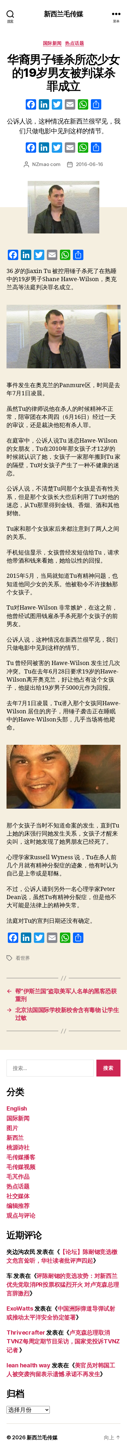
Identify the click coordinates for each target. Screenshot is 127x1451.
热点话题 (74, 43)
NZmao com (46, 164)
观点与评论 (21, 1215)
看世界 (23, 958)
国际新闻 (52, 43)
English (17, 1108)
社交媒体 (18, 1196)
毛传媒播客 (21, 1157)
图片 (12, 1127)
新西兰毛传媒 (63, 13)
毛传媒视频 (21, 1166)
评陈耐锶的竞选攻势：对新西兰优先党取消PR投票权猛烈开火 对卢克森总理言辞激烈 (63, 1284)
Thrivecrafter (26, 1332)
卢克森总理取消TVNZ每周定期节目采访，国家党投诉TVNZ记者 (63, 1341)
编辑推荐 (18, 1205)
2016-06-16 (89, 164)
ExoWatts (20, 1308)
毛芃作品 (18, 1176)
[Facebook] (30, 105)
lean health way (28, 1365)
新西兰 (15, 1137)
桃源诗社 (18, 1147)
